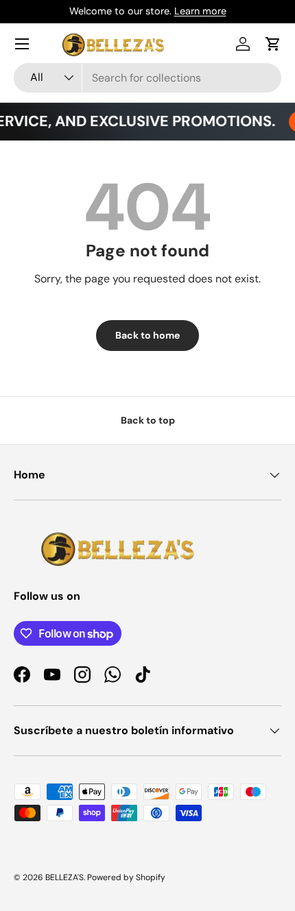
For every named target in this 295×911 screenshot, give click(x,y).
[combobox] (147, 78)
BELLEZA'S (64, 877)
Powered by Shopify (126, 877)
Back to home (147, 335)
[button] (273, 44)
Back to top (148, 420)
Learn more (200, 11)
